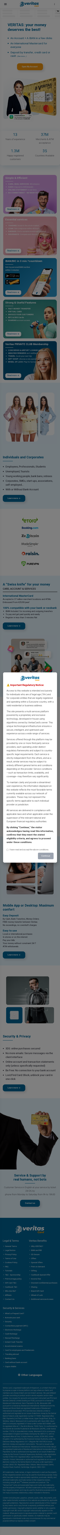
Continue (45, 855)
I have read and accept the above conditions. (29, 849)
